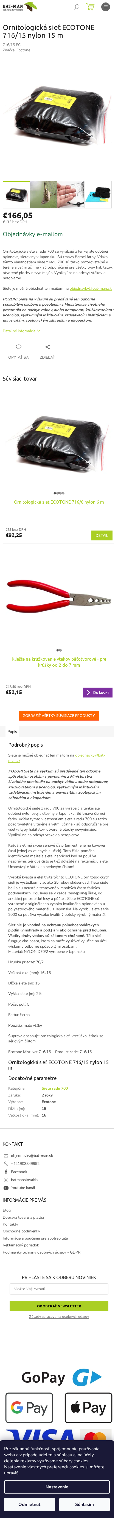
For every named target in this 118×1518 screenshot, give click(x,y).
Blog (7, 1210)
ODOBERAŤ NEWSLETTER (59, 1306)
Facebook (19, 1171)
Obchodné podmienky (21, 1231)
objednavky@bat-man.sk (91, 288)
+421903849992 (25, 1163)
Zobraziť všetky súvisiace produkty (59, 715)
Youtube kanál (23, 1187)
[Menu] (105, 6)
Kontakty (10, 1224)
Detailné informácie (19, 331)
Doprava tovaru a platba (23, 1217)
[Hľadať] (76, 6)
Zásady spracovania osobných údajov (59, 1316)
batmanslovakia (24, 1179)
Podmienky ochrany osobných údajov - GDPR (41, 1252)
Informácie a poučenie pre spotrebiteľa (35, 1238)
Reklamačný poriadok (21, 1245)
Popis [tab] (12, 731)
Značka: (16, 50)
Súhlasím (84, 1505)
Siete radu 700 (55, 1088)
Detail (102, 535)
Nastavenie (57, 1487)
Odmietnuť (29, 1505)
